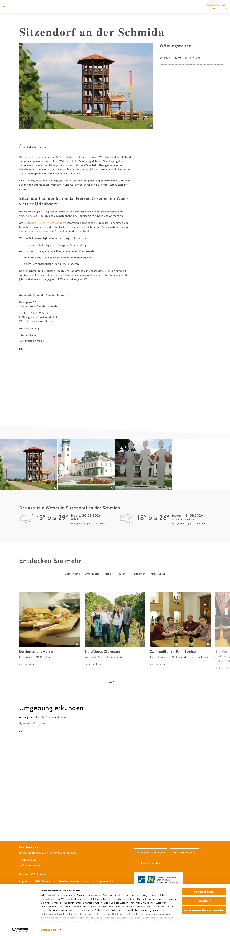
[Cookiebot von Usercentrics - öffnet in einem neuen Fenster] (20, 930)
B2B (32, 874)
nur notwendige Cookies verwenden (204, 910)
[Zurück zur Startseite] (216, 7)
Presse (41, 874)
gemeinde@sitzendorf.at (42, 317)
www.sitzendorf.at (42, 321)
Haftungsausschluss (103, 881)
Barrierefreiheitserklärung (74, 881)
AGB (37, 881)
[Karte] (11, 6)
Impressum (26, 881)
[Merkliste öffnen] (15, 6)
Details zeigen (48, 929)
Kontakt (23, 874)
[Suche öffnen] (19, 6)
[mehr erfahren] (49, 629)
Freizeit (108, 573)
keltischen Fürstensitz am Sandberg (45, 222)
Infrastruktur (157, 573)
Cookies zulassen (204, 891)
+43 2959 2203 (39, 312)
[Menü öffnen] (4, 6)
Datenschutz (49, 881)
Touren (121, 573)
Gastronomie (73, 573)
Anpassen (202, 901)
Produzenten (138, 573)
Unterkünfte (92, 573)
